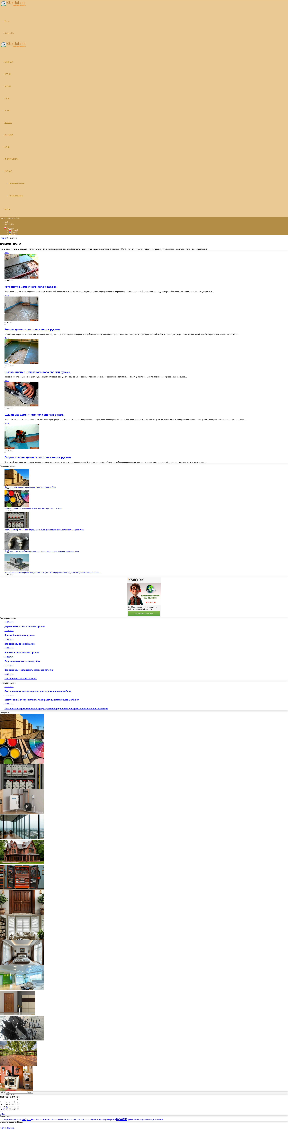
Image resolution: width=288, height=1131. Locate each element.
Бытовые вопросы (17, 183)
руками (121, 1119)
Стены (7, 74)
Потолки (8, 135)
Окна (6, 98)
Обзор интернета (16, 195)
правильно (94, 1120)
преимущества (104, 1120)
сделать (130, 1120)
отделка (55, 1119)
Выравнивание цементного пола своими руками (37, 372)
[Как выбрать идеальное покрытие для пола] (18, 1065)
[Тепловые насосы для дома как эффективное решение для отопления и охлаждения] (22, 813)
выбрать (26, 1119)
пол (64, 1119)
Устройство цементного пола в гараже (30, 286)
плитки (60, 1120)
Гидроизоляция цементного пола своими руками (37, 457)
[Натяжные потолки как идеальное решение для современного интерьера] (22, 989)
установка (158, 1119)
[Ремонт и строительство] (13, 7)
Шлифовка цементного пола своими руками (34, 414)
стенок (136, 1120)
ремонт (113, 1120)
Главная (3, 238)
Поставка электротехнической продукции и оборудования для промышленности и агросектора (44, 530)
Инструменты (11, 159)
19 (7, 1107)
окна (37, 1120)
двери (33, 1120)
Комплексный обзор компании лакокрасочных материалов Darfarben (33, 508)
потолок (81, 1120)
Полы (7, 111)
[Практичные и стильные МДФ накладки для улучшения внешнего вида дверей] (22, 914)
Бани (7, 147)
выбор (19, 1120)
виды (15, 1120)
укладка (142, 1120)
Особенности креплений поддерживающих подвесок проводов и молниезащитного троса (41, 551)
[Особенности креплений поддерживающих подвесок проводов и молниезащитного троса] (16, 549)
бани (11, 1120)
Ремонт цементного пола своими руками (32, 329)
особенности (46, 1119)
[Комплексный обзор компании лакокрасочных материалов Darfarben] (16, 506)
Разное (8, 171)
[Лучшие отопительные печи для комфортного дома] (16, 1090)
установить (148, 1120)
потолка (74, 1120)
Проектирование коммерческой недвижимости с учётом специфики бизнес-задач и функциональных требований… (52, 572)
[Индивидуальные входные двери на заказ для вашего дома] (17, 1015)
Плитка (8, 123)
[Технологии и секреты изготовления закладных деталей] (22, 1040)
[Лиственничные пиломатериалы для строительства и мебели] (16, 485)
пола (68, 1120)
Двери (7, 86)
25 (4, 1109)
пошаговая (88, 1119)
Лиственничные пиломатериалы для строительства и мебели (30, 487)
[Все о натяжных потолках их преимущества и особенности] (22, 964)
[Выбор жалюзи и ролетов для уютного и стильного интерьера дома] (22, 939)
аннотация (4, 1120)
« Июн (2, 1114)
